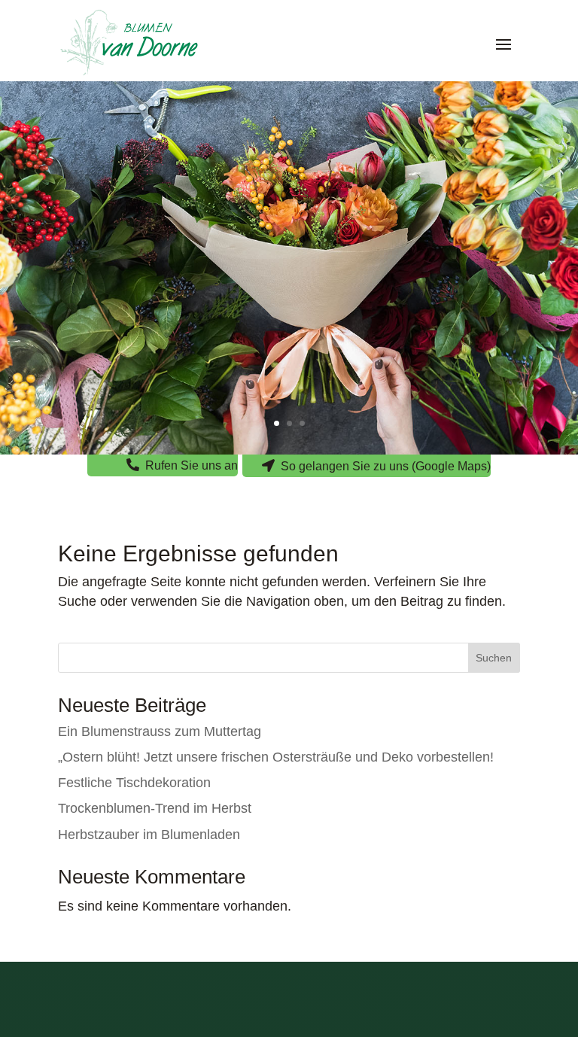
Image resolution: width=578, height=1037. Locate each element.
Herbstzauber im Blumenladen (149, 834)
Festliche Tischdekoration (134, 782)
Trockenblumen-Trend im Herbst (154, 808)
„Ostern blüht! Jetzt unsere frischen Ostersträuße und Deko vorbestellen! (276, 757)
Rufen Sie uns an (191, 465)
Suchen (494, 658)
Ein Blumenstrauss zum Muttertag (159, 731)
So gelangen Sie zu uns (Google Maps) (386, 466)
